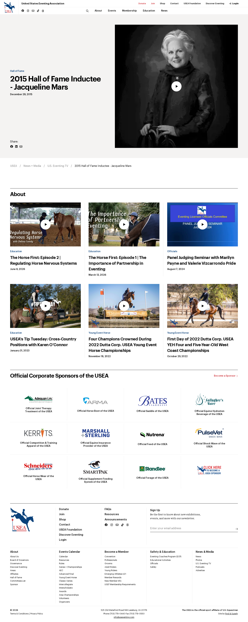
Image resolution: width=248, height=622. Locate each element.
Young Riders (111, 570)
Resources (112, 514)
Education (16, 251)
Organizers (64, 602)
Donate (142, 4)
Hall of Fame (17, 71)
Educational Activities (160, 560)
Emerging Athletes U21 (115, 574)
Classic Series (65, 581)
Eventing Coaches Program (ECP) (165, 557)
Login (235, 4)
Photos (199, 560)
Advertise (200, 570)
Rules (61, 564)
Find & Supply (231, 614)
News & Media (205, 552)
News (198, 557)
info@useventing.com (124, 617)
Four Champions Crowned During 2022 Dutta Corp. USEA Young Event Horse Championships (123, 345)
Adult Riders (110, 567)
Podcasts (200, 567)
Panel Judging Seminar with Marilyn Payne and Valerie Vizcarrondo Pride (201, 260)
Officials (172, 251)
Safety (153, 567)
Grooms (108, 564)
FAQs (108, 509)
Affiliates (14, 574)
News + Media (32, 166)
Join (153, 4)
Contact (174, 4)
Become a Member (117, 552)
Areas (13, 570)
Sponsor (14, 584)
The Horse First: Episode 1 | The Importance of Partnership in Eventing (117, 263)
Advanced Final (66, 574)
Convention (110, 557)
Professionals (111, 560)
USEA (13, 166)
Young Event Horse (99, 333)
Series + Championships (70, 567)
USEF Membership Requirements (120, 584)
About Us (14, 557)
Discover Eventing (215, 4)
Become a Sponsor (225, 376)
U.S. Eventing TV (57, 166)
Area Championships (69, 595)
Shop (162, 4)
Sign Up (155, 510)
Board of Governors (19, 560)
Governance (16, 564)
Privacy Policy (36, 614)
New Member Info (113, 581)
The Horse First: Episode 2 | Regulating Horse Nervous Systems (43, 260)
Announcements (116, 519)
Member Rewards (113, 578)
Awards (62, 591)
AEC (61, 570)
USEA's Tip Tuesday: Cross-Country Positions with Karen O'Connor (43, 342)
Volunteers (64, 598)
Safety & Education (162, 552)
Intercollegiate (66, 584)
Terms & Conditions (19, 614)
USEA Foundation (192, 4)
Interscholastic (66, 588)
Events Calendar (69, 552)
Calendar (63, 557)
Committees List (17, 581)
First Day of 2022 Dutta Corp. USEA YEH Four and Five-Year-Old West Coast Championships (200, 345)
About (14, 552)
